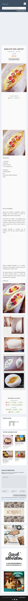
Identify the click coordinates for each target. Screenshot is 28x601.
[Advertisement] (14, 29)
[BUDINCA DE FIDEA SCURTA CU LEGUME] (20, 438)
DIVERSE (17, 412)
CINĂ (20, 409)
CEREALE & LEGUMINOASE (16, 404)
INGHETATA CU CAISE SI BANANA (20, 459)
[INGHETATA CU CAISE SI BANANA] (20, 454)
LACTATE (20, 402)
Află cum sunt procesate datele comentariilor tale (12, 499)
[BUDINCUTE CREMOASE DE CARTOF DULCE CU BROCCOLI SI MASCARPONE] (8, 454)
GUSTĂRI (11, 412)
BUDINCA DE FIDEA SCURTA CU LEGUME (19, 443)
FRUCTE (8, 402)
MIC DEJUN (8, 409)
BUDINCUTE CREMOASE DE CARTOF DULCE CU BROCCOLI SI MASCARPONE (8, 460)
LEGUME (14, 402)
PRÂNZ (15, 409)
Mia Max (13, 51)
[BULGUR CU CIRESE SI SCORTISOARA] (8, 440)
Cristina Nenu (22, 597)
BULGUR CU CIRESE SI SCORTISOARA (7, 447)
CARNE (8, 404)
